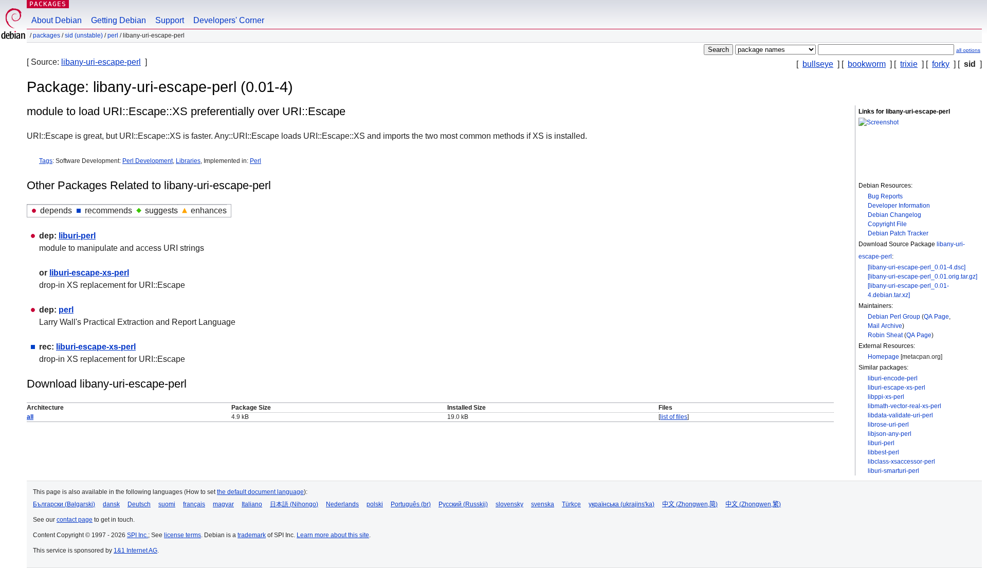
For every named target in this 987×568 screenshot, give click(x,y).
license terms (182, 535)
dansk (111, 504)
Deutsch (139, 504)
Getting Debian (118, 20)
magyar (223, 504)
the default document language (260, 492)
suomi (166, 504)
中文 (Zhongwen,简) (690, 504)
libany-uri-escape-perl (101, 62)
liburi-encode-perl (893, 378)
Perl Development (147, 160)
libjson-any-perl (889, 433)
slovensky (509, 504)
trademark (251, 535)
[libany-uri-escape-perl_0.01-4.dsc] (916, 267)
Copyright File (887, 224)
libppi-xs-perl (886, 396)
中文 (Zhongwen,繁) (753, 504)
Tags (45, 160)
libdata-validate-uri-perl (900, 415)
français (194, 504)
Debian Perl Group (894, 316)
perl (112, 35)
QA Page (936, 316)
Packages (47, 4)
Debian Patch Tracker (898, 233)
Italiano (252, 504)
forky (940, 64)
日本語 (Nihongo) (294, 504)
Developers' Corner (228, 20)
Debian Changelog (894, 214)
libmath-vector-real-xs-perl (904, 406)
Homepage (883, 356)
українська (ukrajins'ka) (621, 504)
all (30, 416)
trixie (909, 64)
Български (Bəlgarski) (64, 504)
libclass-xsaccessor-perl (901, 461)
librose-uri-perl (888, 424)
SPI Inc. (137, 535)
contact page (75, 519)
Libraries (188, 160)
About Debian (56, 20)
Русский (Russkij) (463, 504)
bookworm (867, 64)
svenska (542, 504)
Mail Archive (885, 325)
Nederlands (342, 504)
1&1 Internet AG (135, 550)
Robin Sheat (885, 335)
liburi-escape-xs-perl (896, 387)
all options (968, 50)
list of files (673, 416)
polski (375, 504)
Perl (255, 160)
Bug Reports (885, 196)
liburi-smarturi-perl (893, 470)
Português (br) (411, 504)
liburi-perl (881, 443)
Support (169, 20)
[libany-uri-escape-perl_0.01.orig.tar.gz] (922, 276)
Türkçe (571, 504)
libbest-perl (883, 452)
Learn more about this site (333, 535)
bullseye (817, 64)
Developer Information (899, 205)
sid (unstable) (84, 35)
